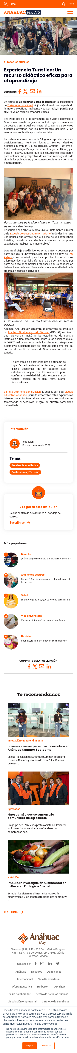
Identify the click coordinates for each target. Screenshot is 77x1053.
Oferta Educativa (22, 986)
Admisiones (54, 971)
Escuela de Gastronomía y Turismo (30, 233)
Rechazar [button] (46, 1045)
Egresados (14, 809)
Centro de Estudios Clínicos (52, 994)
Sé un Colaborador (19, 994)
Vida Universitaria (49, 979)
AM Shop (59, 986)
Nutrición (13, 877)
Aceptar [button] (29, 1045)
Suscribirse (17, 522)
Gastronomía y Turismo (25, 472)
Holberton (43, 986)
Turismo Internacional (20, 105)
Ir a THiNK (11, 912)
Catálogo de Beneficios (55, 1001)
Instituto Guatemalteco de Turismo (29, 332)
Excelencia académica (24, 465)
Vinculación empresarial (22, 1001)
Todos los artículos (17, 61)
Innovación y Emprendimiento (25, 740)
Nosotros (36, 971)
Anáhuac (21, 971)
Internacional (25, 979)
